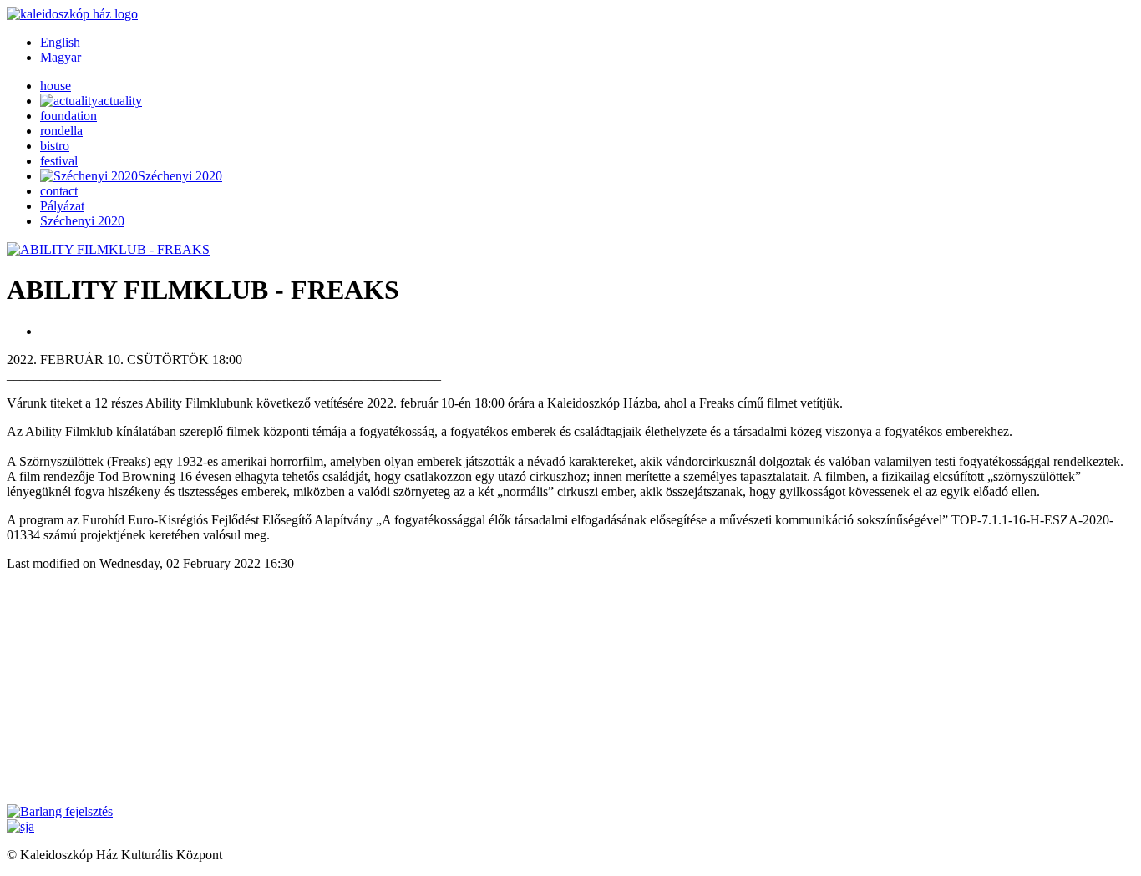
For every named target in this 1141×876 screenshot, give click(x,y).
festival (59, 161)
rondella (61, 131)
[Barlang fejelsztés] (60, 811)
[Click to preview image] (108, 249)
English (60, 42)
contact (59, 191)
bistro (54, 146)
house (55, 85)
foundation (68, 116)
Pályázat (62, 206)
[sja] (20, 826)
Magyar (60, 57)
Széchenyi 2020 (82, 221)
